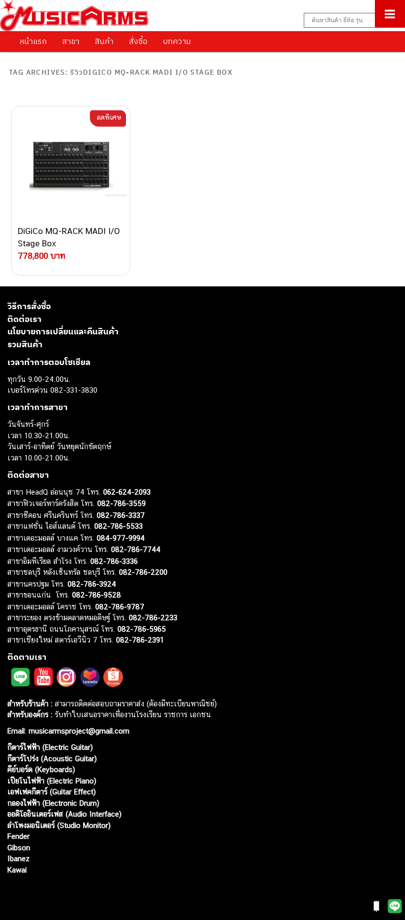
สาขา (71, 41)
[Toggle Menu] (390, 14)
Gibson (18, 847)
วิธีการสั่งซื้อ (29, 306)
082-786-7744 (136, 549)
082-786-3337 (121, 515)
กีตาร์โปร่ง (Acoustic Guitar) (52, 758)
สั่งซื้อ (138, 41)
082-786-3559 (121, 503)
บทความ (177, 41)
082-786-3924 (92, 584)
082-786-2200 (143, 572)
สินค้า (104, 41)
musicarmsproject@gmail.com (77, 731)
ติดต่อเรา (24, 319)
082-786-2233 (153, 617)
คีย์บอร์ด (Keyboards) (41, 769)
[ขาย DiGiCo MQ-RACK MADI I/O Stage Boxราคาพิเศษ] (71, 165)
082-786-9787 (119, 606)
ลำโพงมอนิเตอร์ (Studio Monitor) (59, 825)
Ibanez (18, 858)
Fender (18, 836)
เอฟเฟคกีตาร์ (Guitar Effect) (51, 791)
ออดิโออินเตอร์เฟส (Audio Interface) (64, 814)
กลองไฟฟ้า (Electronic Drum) (53, 803)
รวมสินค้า (24, 344)
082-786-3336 (114, 561)
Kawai (17, 870)
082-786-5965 (142, 629)
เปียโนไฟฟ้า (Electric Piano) (51, 781)
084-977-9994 (121, 538)
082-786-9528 (96, 595)
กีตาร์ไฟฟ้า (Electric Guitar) (50, 747)
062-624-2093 (127, 492)
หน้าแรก (33, 41)
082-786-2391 (140, 640)
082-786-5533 (118, 526)
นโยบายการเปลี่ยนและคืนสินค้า (63, 331)
